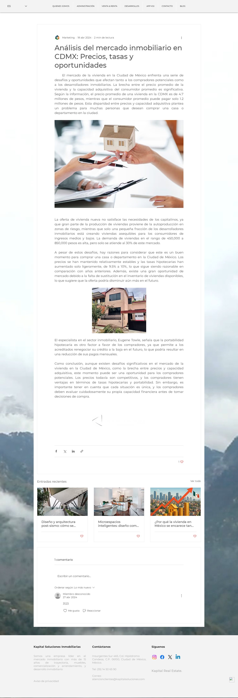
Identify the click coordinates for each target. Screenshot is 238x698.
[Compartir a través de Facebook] (56, 451)
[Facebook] (162, 657)
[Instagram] (154, 657)
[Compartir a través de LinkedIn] (73, 451)
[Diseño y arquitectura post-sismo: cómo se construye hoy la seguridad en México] (62, 502)
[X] (170, 657)
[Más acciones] (181, 37)
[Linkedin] (178, 657)
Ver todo (195, 481)
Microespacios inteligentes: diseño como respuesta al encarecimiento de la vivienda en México (118, 524)
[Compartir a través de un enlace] (81, 451)
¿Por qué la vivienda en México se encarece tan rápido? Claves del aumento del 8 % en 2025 (174, 524)
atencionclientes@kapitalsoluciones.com (118, 679)
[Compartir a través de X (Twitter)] (64, 451)
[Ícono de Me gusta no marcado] (65, 611)
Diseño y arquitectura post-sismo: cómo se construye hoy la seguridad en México (58, 524)
